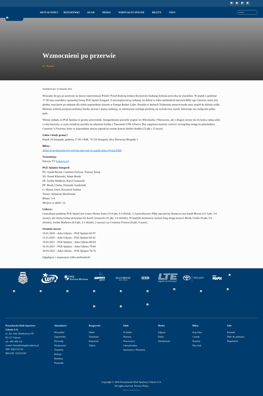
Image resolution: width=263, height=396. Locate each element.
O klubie (127, 332)
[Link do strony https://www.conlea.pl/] (131, 294)
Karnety (196, 341)
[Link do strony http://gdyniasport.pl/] (99, 278)
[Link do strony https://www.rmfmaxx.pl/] (217, 278)
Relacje (58, 354)
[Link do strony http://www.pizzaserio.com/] (145, 278)
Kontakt (231, 332)
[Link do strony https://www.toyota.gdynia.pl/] (194, 278)
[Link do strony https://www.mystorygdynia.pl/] (78, 294)
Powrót (50, 66)
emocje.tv (62, 161)
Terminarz (94, 336)
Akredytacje (164, 341)
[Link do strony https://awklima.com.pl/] (211, 294)
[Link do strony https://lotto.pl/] (49, 278)
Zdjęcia (161, 332)
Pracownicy (129, 341)
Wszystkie (59, 332)
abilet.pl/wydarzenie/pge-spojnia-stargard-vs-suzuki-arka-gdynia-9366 (81, 150)
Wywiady (59, 341)
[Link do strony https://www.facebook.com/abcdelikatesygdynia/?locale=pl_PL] (158, 309)
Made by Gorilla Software (131, 390)
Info (172, 12)
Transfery (59, 349)
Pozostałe (59, 363)
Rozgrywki (72, 12)
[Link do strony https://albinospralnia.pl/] (131, 309)
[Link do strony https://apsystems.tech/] (158, 294)
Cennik (196, 336)
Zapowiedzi (60, 336)
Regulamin (232, 341)
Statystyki (94, 341)
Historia (127, 336)
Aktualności (49, 12)
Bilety (156, 12)
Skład (91, 332)
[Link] (232, 3)
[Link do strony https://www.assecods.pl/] (123, 278)
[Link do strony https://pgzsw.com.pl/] (76, 278)
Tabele (92, 345)
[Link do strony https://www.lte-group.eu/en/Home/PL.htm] (167, 278)
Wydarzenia (60, 345)
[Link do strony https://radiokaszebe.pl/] (24, 294)
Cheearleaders (130, 345)
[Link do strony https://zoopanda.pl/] (104, 309)
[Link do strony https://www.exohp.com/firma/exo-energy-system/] (238, 294)
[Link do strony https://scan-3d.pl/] (51, 294)
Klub (90, 12)
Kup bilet (197, 332)
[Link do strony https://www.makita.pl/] (104, 294)
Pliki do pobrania (235, 336)
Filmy (161, 336)
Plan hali (196, 345)
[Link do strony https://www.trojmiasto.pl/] (240, 278)
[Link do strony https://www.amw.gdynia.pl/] (23, 278)
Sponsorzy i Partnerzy (134, 349)
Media (106, 12)
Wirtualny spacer (131, 12)
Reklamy (58, 358)
